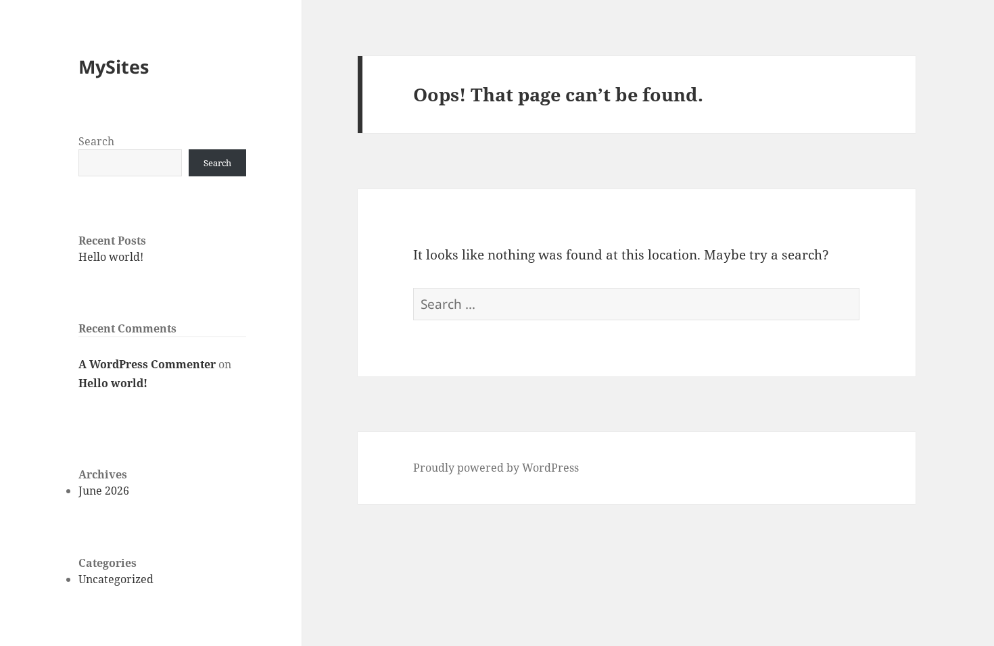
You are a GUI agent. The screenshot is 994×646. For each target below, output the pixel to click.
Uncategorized (115, 579)
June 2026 (103, 490)
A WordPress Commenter (147, 364)
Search (96, 141)
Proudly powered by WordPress (496, 467)
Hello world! (110, 256)
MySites (113, 66)
